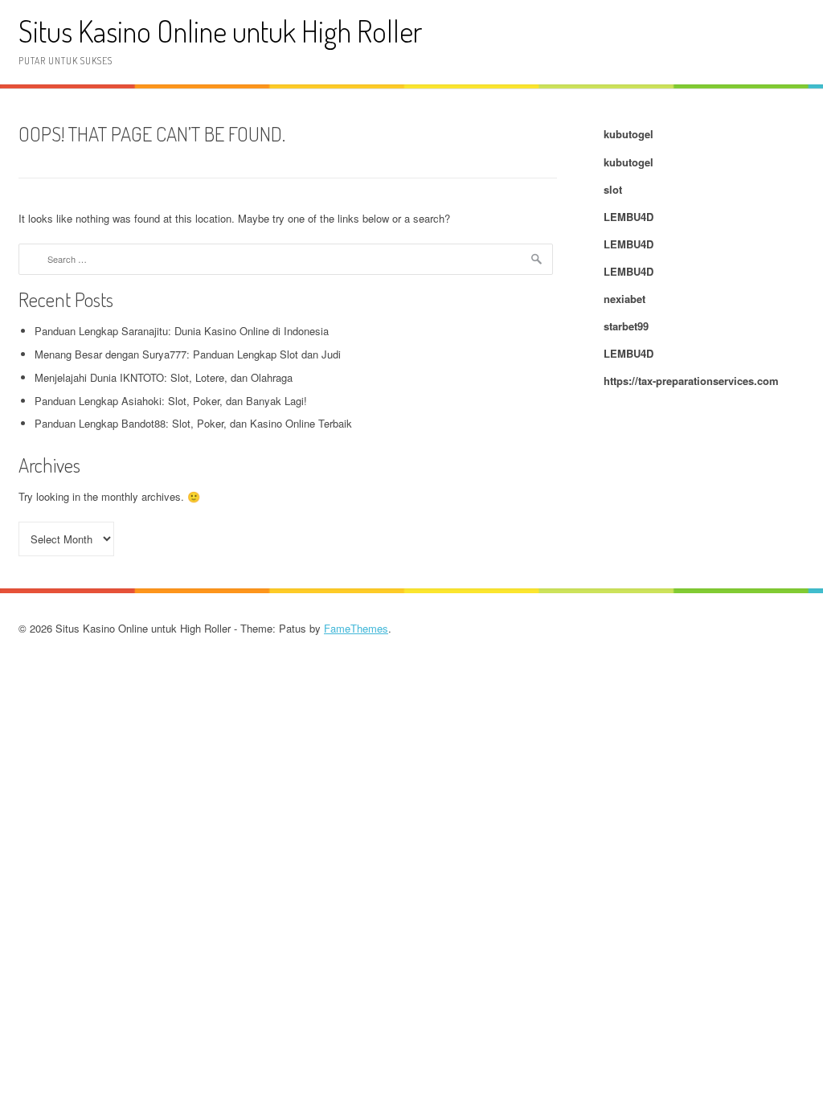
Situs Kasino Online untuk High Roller (220, 31)
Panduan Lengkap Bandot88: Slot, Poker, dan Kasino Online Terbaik (193, 423)
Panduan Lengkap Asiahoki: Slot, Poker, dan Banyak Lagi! (171, 400)
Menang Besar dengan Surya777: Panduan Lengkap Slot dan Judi (188, 354)
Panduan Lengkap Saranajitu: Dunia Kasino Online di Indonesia (182, 330)
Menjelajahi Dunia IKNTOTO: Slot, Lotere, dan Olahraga (164, 377)
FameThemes (356, 628)
